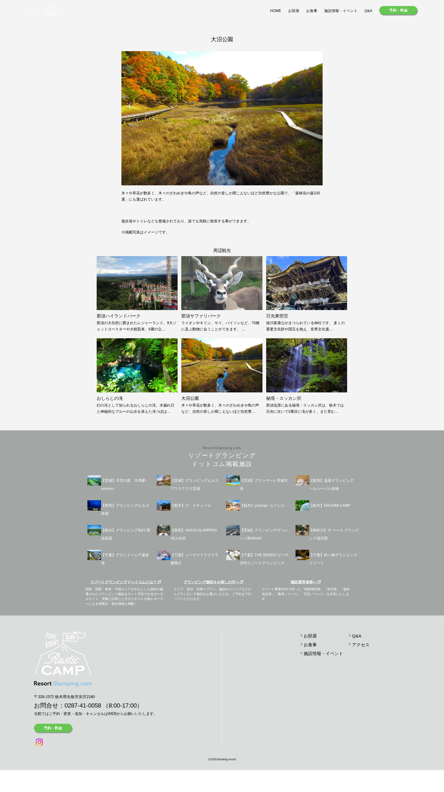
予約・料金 (398, 10)
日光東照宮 (277, 316)
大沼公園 (190, 398)
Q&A (368, 11)
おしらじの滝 (110, 398)
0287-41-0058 (83, 705)
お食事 (311, 11)
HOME (275, 11)
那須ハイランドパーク (119, 316)
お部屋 (293, 11)
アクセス (361, 644)
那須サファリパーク (201, 316)
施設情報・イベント (341, 11)
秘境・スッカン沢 (283, 398)
